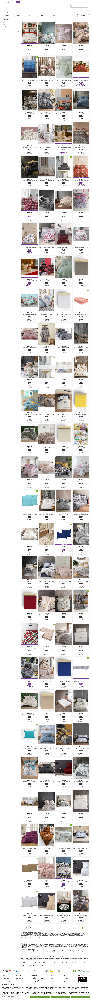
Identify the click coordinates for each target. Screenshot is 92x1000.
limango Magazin (5, 980)
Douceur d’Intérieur (52, 963)
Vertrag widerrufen (35, 981)
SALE (4, 31)
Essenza (49, 965)
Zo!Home (45, 963)
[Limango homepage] (6, 2)
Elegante (23, 965)
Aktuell (65, 977)
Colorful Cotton (35, 963)
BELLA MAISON (36, 965)
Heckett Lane (74, 963)
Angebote (52, 977)
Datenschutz (18, 980)
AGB (17, 977)
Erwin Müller (29, 965)
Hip (22, 963)
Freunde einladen (5, 978)
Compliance (18, 981)
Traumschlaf (81, 963)
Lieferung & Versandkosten (36, 977)
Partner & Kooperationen (7, 981)
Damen (4, 26)
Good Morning (27, 963)
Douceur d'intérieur (62, 963)
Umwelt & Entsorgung (35, 980)
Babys (51, 978)
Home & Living (6, 30)
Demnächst (66, 978)
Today (40, 963)
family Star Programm (6, 977)
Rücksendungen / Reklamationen (37, 978)
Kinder (51, 980)
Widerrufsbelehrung (20, 978)
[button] (87, 2)
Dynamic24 (43, 965)
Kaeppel (69, 963)
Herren (4, 28)
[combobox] (79, 6)
